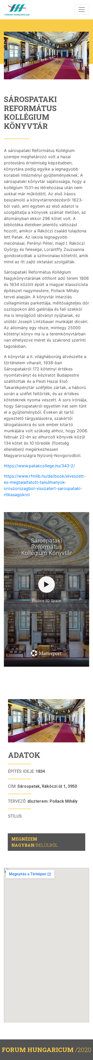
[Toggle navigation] (81, 9)
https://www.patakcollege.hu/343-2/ (39, 465)
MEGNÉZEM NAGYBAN (34, 842)
